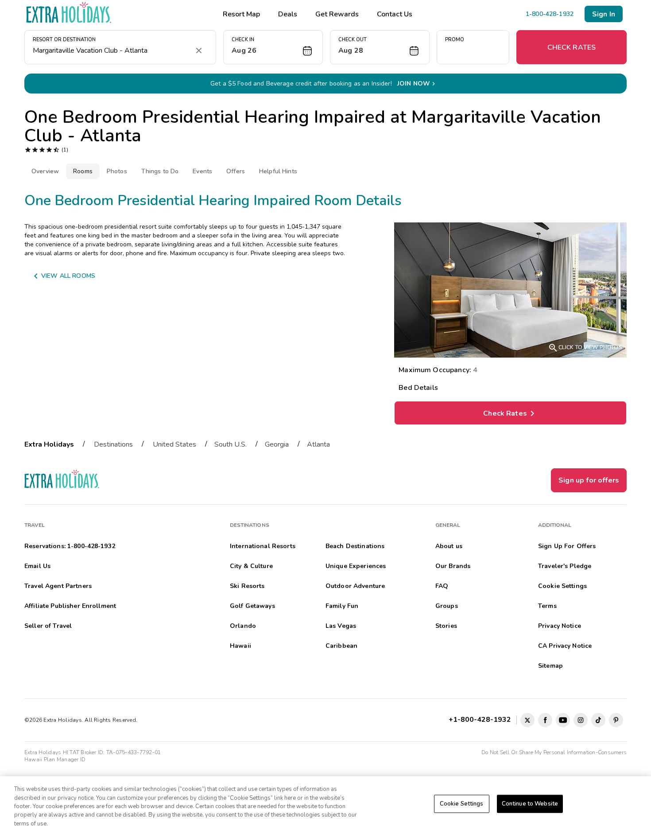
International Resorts (262, 546)
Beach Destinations (355, 546)
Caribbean (341, 646)
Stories (446, 626)
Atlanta (318, 444)
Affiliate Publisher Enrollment (70, 606)
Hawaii (240, 646)
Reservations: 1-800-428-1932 (69, 546)
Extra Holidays (49, 444)
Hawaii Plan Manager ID (54, 759)
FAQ (441, 586)
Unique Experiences (356, 566)
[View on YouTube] (563, 720)
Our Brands (452, 566)
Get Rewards (337, 14)
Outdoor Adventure (355, 586)
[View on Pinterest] (616, 720)
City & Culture (251, 566)
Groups (446, 606)
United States (174, 444)
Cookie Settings (462, 804)
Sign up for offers (588, 480)
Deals (287, 14)
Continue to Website (530, 804)
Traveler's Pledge (564, 566)
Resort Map (241, 14)
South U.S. (230, 444)
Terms (547, 606)
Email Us (37, 566)
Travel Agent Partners (58, 586)
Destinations (113, 444)
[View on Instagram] (581, 720)
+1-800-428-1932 (482, 719)
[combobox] (111, 50)
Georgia (277, 444)
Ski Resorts (247, 586)
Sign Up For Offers (567, 546)
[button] (273, 47)
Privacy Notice (559, 626)
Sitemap (550, 666)
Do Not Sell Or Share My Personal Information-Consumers (554, 752)
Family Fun (342, 606)
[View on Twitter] (527, 720)
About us (448, 546)
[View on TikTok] (598, 720)
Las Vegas (341, 626)
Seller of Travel (48, 626)
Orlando (243, 626)
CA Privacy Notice (565, 646)
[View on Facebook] (545, 720)
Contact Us (394, 14)
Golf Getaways (252, 606)
